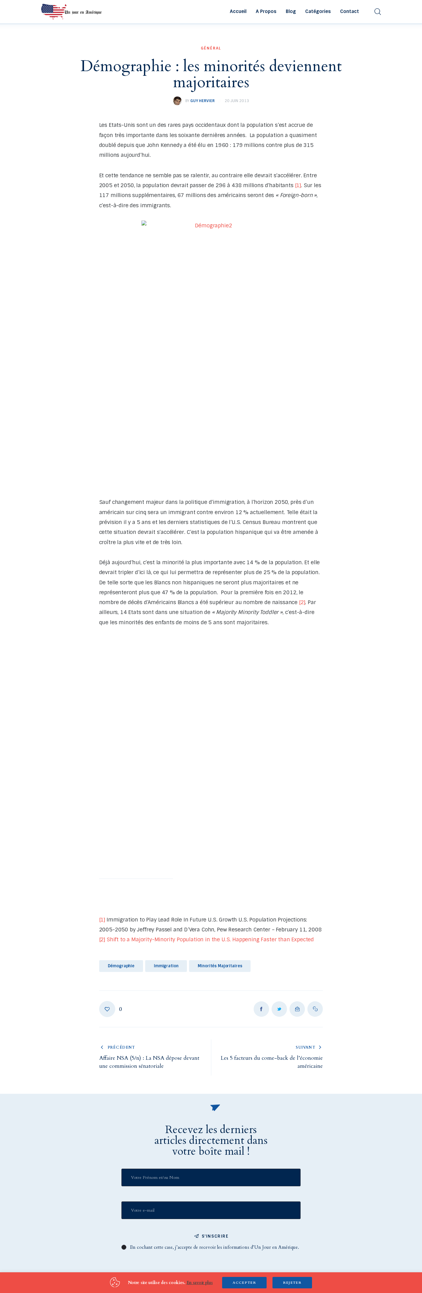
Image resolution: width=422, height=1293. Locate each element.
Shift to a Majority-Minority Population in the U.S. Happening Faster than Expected (210, 939)
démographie (121, 966)
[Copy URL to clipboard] (315, 1009)
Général (211, 48)
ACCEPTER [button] (244, 1282)
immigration (166, 966)
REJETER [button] (292, 1282)
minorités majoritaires (220, 966)
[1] (298, 185)
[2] (302, 602)
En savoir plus (200, 1283)
